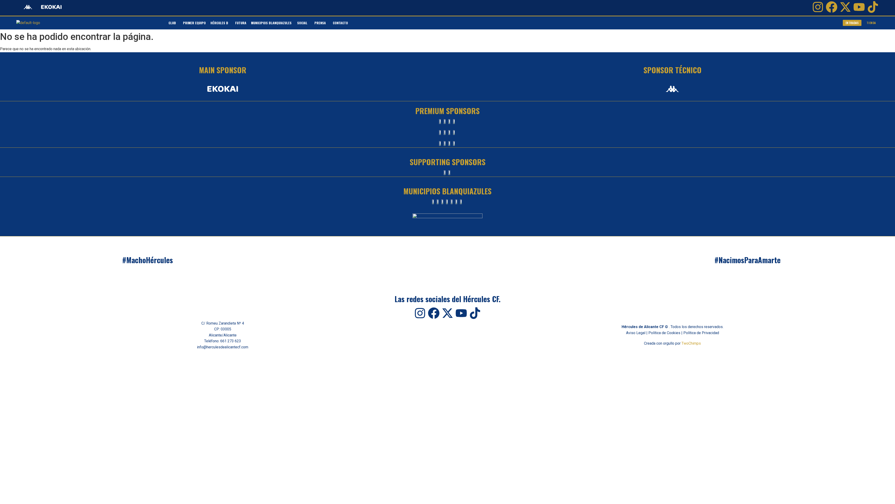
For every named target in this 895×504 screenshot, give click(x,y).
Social (302, 22)
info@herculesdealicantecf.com (222, 347)
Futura (240, 22)
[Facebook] (831, 7)
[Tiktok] (873, 7)
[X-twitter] (845, 7)
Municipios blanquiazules (272, 22)
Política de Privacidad (701, 333)
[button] (173, 23)
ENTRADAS (852, 23)
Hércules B (219, 22)
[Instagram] (818, 7)
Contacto (340, 22)
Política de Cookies (664, 333)
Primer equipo (194, 22)
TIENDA (871, 23)
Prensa (320, 22)
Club (172, 22)
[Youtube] (859, 7)
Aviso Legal (635, 333)
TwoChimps (691, 343)
